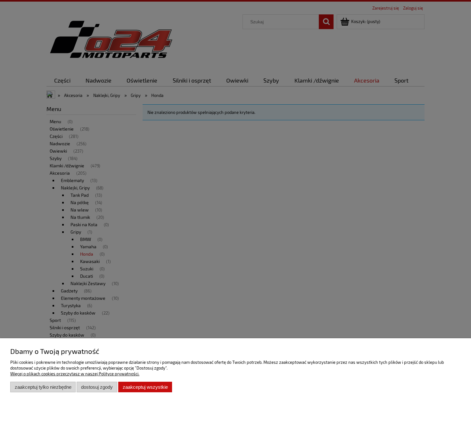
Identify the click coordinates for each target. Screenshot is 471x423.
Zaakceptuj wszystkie (145, 387)
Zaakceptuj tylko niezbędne (43, 387)
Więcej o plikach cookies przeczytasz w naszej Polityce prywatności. (74, 373)
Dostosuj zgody (97, 387)
